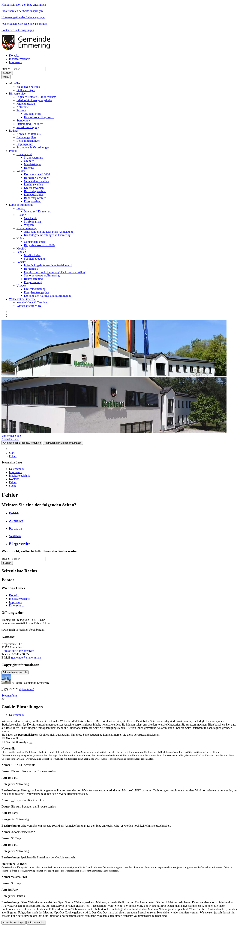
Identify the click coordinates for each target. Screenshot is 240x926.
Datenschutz (16, 605)
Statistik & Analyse (17, 742)
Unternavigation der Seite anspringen (23, 17)
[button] (14, 83)
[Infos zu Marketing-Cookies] (30, 743)
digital (26, 689)
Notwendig (12, 738)
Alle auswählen (36, 922)
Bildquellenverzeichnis (15, 672)
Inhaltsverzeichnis (19, 598)
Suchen (6, 68)
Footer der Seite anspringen (18, 30)
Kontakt (14, 595)
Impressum (15, 602)
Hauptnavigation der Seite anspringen (24, 4)
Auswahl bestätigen (13, 922)
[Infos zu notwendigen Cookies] (21, 739)
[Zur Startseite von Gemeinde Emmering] (29, 49)
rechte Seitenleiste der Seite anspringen (24, 23)
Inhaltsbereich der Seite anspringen (22, 11)
